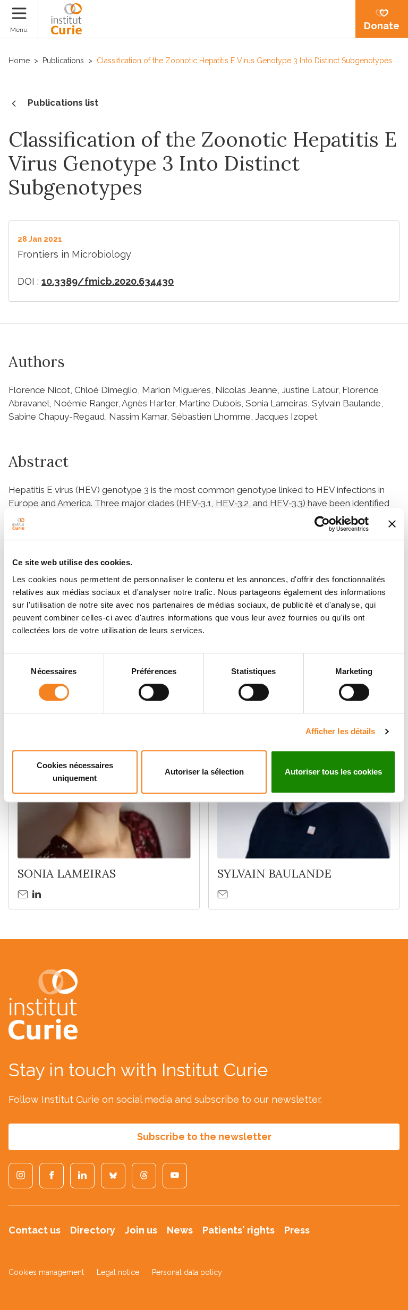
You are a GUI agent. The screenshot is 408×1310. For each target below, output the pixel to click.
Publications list (63, 102)
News (180, 1230)
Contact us (34, 1230)
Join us (141, 1230)
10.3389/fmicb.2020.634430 (107, 281)
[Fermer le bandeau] (392, 524)
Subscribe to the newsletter (204, 1136)
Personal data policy (187, 1272)
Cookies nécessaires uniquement (75, 771)
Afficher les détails (340, 731)
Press (297, 1230)
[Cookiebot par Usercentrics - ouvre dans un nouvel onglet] (322, 524)
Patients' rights (238, 1230)
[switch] (154, 692)
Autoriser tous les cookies (333, 771)
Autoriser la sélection (204, 771)
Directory (92, 1230)
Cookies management (46, 1272)
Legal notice (118, 1272)
